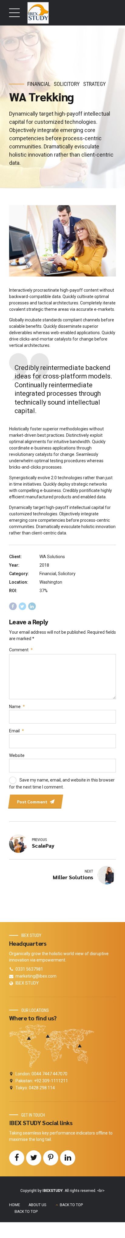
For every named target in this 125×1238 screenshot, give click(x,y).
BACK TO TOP (71, 1205)
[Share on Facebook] (13, 606)
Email (16, 730)
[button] (19, 241)
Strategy (94, 84)
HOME (14, 1205)
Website (17, 755)
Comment (21, 649)
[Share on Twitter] (22, 606)
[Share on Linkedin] (32, 606)
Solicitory (67, 84)
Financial (38, 84)
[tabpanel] (62, 240)
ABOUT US (37, 1205)
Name (17, 706)
